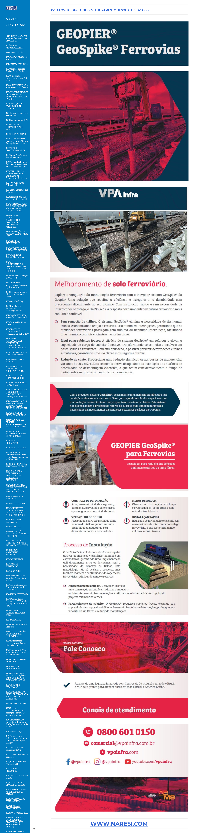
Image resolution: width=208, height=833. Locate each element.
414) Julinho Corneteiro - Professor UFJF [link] (16, 763)
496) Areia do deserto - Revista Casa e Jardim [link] (16, 70)
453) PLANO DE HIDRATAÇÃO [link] (12, 442)
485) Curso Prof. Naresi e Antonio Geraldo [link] (16, 156)
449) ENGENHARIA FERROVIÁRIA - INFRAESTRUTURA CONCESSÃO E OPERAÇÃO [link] (14, 475)
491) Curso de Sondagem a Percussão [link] (17, 114)
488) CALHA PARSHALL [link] (16, 134)
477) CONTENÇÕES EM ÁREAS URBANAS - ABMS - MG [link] (17, 233)
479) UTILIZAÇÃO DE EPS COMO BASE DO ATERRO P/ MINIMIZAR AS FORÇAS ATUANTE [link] (17, 207)
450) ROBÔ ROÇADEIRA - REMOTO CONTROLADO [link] (17, 465)
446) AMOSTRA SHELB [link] (15, 503)
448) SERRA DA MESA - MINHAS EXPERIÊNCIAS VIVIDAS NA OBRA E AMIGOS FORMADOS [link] (16, 488)
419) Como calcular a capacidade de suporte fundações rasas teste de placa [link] (17, 723)
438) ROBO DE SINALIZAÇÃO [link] (12, 565)
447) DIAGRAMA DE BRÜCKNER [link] (14, 497)
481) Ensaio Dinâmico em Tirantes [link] (17, 191)
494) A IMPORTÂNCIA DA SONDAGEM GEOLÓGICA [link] (17, 86)
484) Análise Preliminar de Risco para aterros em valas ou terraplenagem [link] (17, 164)
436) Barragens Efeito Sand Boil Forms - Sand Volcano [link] (16, 578)
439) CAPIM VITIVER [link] (14, 559)
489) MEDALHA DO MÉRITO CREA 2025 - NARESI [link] (15, 127)
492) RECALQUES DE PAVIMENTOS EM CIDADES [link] (15, 106)
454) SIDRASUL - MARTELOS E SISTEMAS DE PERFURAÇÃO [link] (16, 433)
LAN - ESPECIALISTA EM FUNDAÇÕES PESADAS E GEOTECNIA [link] (16, 38)
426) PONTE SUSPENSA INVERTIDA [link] (16, 660)
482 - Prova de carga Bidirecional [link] (15, 184)
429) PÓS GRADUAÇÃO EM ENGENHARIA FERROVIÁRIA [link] (16, 633)
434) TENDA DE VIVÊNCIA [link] (17, 594)
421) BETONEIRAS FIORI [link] (16, 703)
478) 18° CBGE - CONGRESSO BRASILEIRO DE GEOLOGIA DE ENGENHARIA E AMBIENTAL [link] (13, 221)
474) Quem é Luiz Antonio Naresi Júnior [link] (15, 256)
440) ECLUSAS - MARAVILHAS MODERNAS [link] (12, 552)
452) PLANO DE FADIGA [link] (16, 448)
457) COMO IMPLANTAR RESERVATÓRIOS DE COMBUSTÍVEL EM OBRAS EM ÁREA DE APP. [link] (16, 404)
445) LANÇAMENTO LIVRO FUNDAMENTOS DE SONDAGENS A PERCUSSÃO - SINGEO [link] (16, 511)
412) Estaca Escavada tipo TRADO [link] (17, 777)
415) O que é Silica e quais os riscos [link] (17, 756)
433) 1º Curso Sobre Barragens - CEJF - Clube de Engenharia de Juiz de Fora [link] (17, 602)
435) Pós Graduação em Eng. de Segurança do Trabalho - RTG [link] (16, 587)
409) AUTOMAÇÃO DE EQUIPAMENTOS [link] (15, 800)
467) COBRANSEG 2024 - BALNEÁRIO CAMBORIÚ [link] (17, 316)
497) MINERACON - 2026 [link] (17, 64)
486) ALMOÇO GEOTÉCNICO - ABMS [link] (15, 149)
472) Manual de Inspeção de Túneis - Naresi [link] (17, 277)
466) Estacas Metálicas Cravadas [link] (16, 323)
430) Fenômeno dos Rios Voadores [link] (17, 625)
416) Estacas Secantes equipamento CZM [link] (15, 749)
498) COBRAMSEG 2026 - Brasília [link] (17, 58)
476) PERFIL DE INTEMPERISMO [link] (13, 242)
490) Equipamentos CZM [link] (17, 120)
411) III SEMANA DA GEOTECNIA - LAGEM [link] (15, 784)
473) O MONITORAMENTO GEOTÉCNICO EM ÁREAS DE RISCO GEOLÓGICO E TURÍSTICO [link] (16, 266)
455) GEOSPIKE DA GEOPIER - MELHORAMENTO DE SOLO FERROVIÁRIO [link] (16, 423)
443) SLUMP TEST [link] (13, 527)
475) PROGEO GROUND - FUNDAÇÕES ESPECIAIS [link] (17, 249)
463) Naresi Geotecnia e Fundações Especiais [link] (16, 353)
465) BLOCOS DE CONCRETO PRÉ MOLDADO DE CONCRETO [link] (17, 331)
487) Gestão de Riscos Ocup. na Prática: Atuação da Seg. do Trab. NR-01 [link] (17, 141)
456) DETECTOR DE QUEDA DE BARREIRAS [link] (16, 414)
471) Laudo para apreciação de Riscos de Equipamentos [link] (16, 285)
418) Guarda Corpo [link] (14, 731)
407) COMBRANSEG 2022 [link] (17, 813)
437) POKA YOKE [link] (13, 571)
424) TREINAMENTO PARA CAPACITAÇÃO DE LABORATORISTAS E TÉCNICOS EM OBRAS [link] (16, 676)
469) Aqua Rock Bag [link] (14, 301)
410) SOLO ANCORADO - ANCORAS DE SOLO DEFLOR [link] (16, 791)
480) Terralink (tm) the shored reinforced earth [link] (16, 198)
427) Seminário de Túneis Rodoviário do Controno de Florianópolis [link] (17, 652)
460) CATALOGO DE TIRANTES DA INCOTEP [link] (16, 377)
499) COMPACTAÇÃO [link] (15, 52)
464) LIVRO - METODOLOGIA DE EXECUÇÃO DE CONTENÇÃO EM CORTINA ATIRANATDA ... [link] (17, 343)
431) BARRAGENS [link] (13, 620)
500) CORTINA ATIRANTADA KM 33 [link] (14, 46)
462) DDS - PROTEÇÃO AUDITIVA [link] (15, 360)
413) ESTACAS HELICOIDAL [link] (11, 770)
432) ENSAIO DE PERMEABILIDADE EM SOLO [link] (15, 612)
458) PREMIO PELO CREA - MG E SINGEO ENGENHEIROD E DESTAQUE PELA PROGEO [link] (17, 393)
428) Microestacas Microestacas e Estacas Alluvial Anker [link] (16, 643)
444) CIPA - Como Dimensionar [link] (13, 521)
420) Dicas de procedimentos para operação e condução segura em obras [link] (15, 711)
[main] (119, 9)
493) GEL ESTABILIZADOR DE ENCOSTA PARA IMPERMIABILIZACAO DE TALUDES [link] (17, 95)
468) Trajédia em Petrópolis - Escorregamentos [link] (14, 308)
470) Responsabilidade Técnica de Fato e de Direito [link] (16, 294)
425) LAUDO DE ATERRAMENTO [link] (13, 667)
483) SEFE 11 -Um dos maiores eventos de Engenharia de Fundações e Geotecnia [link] (16, 174)
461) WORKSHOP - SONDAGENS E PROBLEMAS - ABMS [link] (15, 368)
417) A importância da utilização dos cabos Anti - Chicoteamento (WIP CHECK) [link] (17, 739)
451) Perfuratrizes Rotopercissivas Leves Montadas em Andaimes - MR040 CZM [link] (17, 455)
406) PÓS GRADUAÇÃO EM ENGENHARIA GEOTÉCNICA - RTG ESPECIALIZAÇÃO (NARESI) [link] (16, 822)
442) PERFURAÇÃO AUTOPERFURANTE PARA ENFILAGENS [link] (17, 533)
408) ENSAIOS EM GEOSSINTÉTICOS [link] (13, 807)
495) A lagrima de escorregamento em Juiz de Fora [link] (17, 78)
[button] (205, 3)
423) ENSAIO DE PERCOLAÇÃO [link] (13, 686)
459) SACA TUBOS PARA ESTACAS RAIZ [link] (16, 384)
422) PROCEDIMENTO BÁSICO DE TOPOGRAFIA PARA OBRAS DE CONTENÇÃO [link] (17, 695)
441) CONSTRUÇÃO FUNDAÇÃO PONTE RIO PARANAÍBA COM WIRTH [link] (17, 543)
